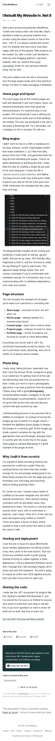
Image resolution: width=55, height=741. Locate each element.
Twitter (9, 637)
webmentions (23, 694)
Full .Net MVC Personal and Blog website (23, 619)
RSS (12, 731)
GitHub (6, 731)
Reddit (35, 637)
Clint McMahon (10, 4)
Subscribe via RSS (18, 666)
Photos (19, 731)
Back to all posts (28, 687)
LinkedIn (22, 637)
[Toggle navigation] (48, 4)
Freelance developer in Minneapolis (27, 736)
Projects (27, 731)
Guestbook (38, 731)
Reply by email (10, 712)
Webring (48, 731)
